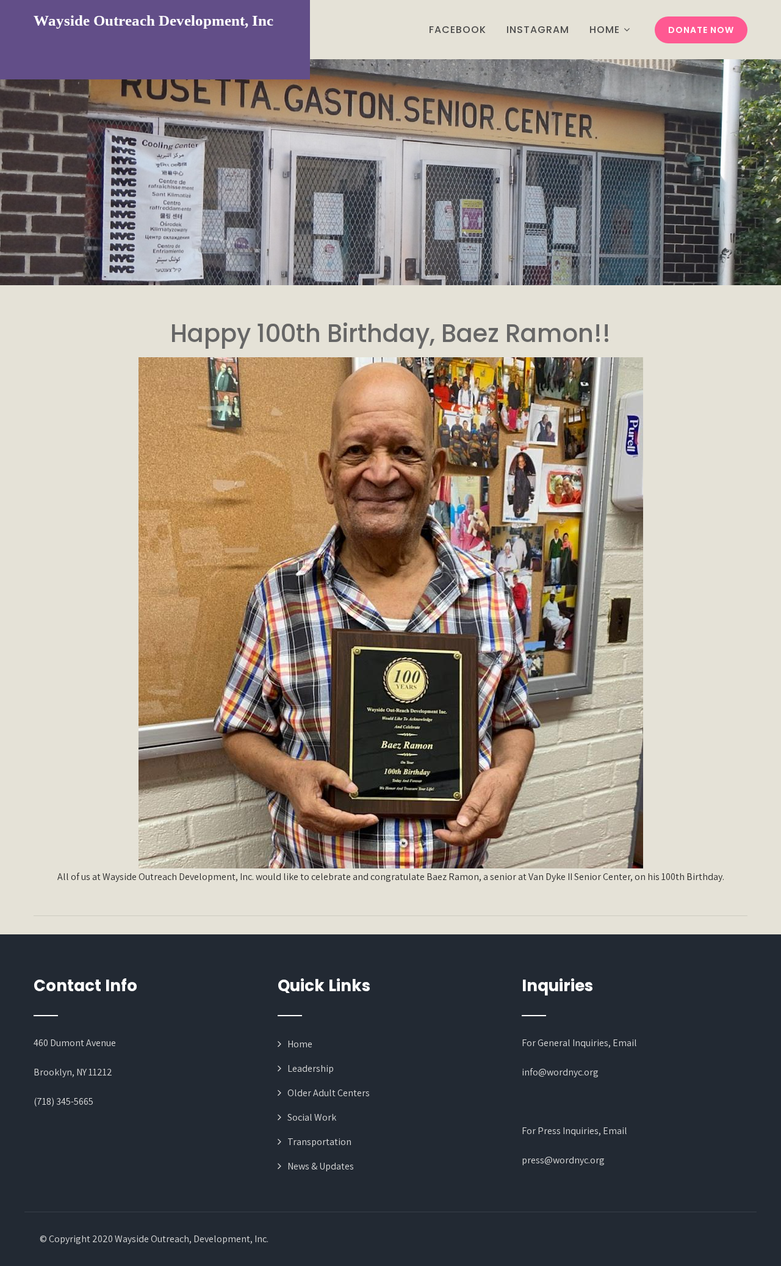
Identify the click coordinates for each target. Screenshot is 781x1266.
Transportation (319, 1141)
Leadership (310, 1068)
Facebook (457, 30)
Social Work (311, 1117)
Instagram (537, 30)
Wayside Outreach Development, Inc (153, 20)
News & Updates (320, 1166)
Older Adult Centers (328, 1092)
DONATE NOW (701, 30)
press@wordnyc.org (563, 1160)
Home (604, 30)
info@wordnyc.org (560, 1072)
